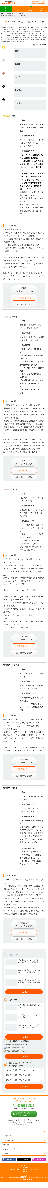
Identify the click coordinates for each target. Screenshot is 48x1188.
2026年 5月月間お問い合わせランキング (21, 1080)
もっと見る (24, 992)
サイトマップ (7, 1136)
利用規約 (6, 1144)
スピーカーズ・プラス (10, 1149)
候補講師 (30, 8)
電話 (6, 10)
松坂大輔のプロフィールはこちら (24, 760)
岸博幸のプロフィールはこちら (24, 462)
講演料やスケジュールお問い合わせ (25, 1114)
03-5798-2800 (25, 1105)
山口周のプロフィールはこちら (24, 637)
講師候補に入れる (24, 298)
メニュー (42, 10)
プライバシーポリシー (10, 1140)
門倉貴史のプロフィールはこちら (24, 924)
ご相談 (18, 10)
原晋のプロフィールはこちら (24, 289)
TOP (2, 14)
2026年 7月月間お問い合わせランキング (21, 1070)
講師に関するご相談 (24, 304)
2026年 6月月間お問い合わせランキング (21, 1075)
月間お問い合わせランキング (14, 14)
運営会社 (6, 1153)
